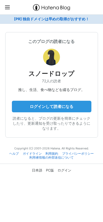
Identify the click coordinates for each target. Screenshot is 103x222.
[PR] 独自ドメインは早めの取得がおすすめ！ (51, 19)
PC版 (50, 170)
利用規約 (51, 153)
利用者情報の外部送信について (51, 157)
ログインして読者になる (51, 106)
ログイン (64, 170)
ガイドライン (32, 153)
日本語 (37, 170)
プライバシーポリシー (78, 153)
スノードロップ (51, 73)
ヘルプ (14, 153)
